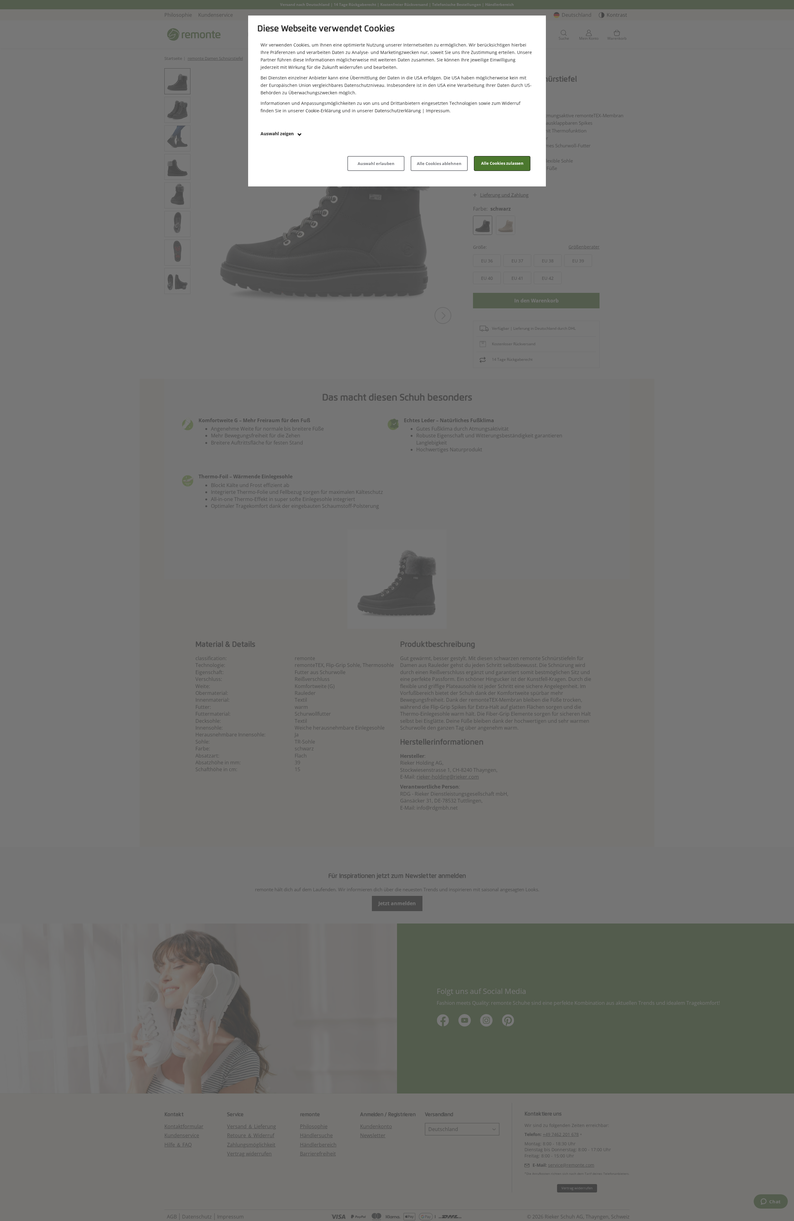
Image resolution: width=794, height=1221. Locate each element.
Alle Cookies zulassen (502, 163)
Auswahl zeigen (278, 133)
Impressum (437, 111)
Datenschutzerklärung (398, 111)
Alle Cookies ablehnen (439, 163)
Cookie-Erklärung (323, 111)
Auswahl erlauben (376, 163)
